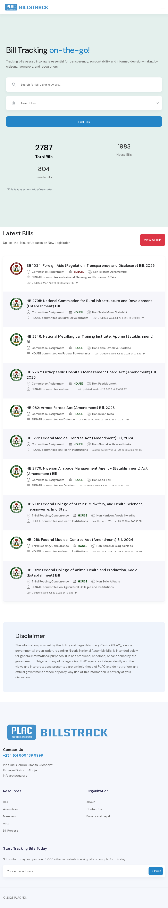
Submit (156, 871)
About (90, 802)
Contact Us (94, 809)
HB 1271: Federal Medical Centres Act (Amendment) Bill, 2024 (80, 438)
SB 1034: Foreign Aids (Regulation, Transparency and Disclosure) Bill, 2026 (91, 265)
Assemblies (10, 809)
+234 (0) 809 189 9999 (23, 755)
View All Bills (152, 240)
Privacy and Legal (98, 816)
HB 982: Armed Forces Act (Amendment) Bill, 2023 (71, 407)
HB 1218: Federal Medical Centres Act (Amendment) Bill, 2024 (80, 539)
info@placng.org (15, 775)
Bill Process (10, 830)
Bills (5, 802)
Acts (6, 823)
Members (9, 816)
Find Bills (84, 122)
